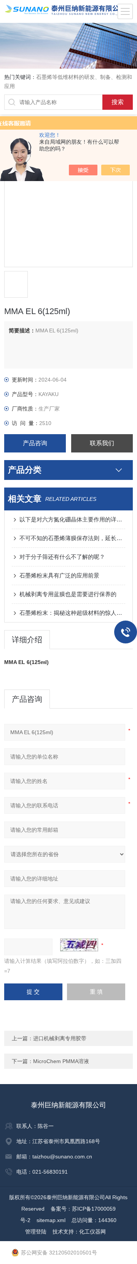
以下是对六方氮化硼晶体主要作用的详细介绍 (72, 519)
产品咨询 (35, 443)
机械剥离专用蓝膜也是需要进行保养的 (67, 594)
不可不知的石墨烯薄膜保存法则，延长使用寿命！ (72, 538)
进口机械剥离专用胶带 (59, 1038)
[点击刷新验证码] (79, 944)
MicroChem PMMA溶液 (61, 1061)
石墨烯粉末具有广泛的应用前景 (59, 575)
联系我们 (102, 443)
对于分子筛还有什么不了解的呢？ (62, 556)
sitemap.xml (51, 1220)
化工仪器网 (92, 1232)
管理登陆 (35, 1232)
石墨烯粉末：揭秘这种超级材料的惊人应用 (72, 613)
